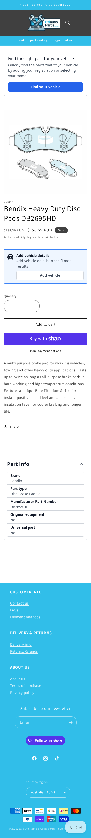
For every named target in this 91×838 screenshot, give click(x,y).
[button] (10, 22)
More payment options (45, 351)
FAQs (14, 610)
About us (17, 678)
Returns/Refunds (24, 651)
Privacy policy (22, 692)
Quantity (10, 296)
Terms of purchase (25, 685)
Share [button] (14, 426)
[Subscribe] (70, 722)
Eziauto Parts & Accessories (37, 828)
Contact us (19, 603)
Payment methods (25, 616)
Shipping (25, 237)
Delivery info (21, 644)
